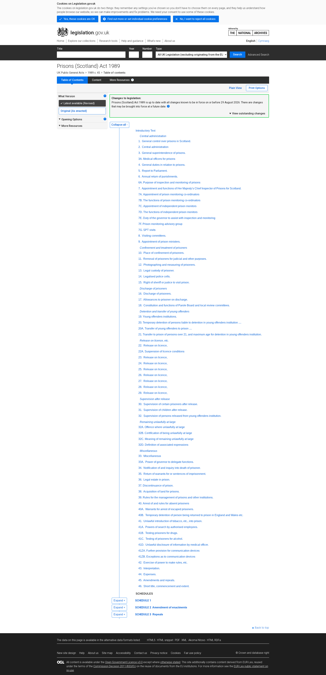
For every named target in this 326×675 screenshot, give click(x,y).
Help (82, 653)
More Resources (120, 80)
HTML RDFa (214, 640)
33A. (141, 461)
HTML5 (151, 640)
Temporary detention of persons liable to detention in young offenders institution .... (192, 322)
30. (140, 404)
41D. (141, 544)
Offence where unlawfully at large (165, 427)
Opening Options (70, 119)
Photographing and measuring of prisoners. (169, 264)
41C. (141, 538)
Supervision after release (155, 399)
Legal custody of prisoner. (158, 270)
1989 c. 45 (94, 72)
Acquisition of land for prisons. (161, 491)
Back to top (262, 627)
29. (140, 392)
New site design (66, 653)
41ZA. (142, 550)
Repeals (157, 614)
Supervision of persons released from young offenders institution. (182, 415)
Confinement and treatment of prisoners (163, 247)
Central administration (153, 136)
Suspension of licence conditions (164, 351)
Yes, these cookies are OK (79, 19)
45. (140, 580)
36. (140, 479)
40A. (141, 509)
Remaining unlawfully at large (158, 422)
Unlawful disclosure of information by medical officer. (177, 544)
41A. (141, 527)
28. (140, 387)
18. (140, 305)
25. (140, 369)
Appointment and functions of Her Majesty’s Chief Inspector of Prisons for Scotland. (191, 188)
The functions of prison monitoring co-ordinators (171, 200)
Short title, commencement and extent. (166, 586)
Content (96, 80)
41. (140, 521)
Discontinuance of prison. (158, 485)
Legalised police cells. (156, 276)
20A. (141, 328)
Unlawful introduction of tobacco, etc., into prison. (172, 521)
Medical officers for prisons (159, 158)
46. (140, 586)
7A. (140, 194)
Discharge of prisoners (153, 288)
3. (139, 152)
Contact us (140, 653)
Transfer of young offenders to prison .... (168, 328)
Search (237, 54)
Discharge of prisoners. (157, 293)
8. (139, 235)
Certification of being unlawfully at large (168, 433)
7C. (140, 206)
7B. (140, 200)
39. (140, 497)
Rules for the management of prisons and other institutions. (178, 497)
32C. (141, 439)
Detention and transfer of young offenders (164, 311)
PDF (177, 640)
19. (140, 316)
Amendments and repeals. (159, 580)
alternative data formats (118, 640)
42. (140, 562)
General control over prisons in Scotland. (166, 141)
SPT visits (149, 229)
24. (140, 363)
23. (140, 357)
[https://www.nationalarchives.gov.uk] (248, 30)
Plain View (235, 88)
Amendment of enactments (169, 607)
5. (139, 170)
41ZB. (142, 556)
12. (140, 264)
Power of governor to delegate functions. (169, 461)
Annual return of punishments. (159, 176)
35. (140, 473)
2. (139, 147)
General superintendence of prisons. (163, 152)
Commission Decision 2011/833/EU (114, 666)
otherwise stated (170, 662)
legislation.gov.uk (85, 28)
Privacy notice (158, 653)
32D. (141, 444)
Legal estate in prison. (156, 479)
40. (140, 503)
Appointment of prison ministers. (160, 241)
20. (140, 322)
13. (140, 270)
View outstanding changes (247, 113)
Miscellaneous (148, 450)
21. (140, 334)
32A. (141, 427)
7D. (140, 212)
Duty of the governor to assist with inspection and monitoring (179, 218)
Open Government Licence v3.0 (124, 662)
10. (140, 252)
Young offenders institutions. (160, 316)
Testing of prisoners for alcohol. (164, 538)
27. (140, 381)
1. (139, 141)
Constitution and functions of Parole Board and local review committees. (186, 305)
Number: (147, 48)
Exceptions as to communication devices (170, 556)
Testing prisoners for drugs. (161, 533)
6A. (140, 182)
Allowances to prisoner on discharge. (165, 299)
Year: (132, 48)
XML (184, 640)
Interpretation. (151, 568)
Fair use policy (192, 653)
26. (140, 375)
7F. (140, 224)
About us (93, 653)
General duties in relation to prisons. (163, 164)
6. (139, 176)
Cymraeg (263, 40)
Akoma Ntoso (196, 640)
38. (140, 491)
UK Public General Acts (70, 72)
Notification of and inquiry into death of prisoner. (172, 467)
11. (140, 258)
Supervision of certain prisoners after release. (170, 404)
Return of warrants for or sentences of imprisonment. (174, 473)
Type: (159, 48)
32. (140, 415)
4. (139, 164)
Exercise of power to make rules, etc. (165, 562)
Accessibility (123, 653)
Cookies (176, 653)
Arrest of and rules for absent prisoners (166, 503)
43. (140, 568)
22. (140, 345)
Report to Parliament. (154, 170)
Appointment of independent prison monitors (169, 206)
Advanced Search (258, 54)
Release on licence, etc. (154, 340)
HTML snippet (165, 640)
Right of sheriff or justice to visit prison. (166, 282)
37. (140, 485)
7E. (140, 218)
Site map (107, 653)
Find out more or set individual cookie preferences (137, 19)
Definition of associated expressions (166, 444)
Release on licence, (155, 345)
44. (140, 574)
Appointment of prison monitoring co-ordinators (171, 194)
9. (139, 241)
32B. (141, 433)
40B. (141, 515)
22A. (141, 351)
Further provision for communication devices (173, 550)
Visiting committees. (153, 235)
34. (140, 467)
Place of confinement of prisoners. (163, 252)
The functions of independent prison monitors (170, 212)
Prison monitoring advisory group (162, 224)
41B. (141, 533)
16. (140, 293)
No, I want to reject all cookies (197, 19)
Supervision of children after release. (165, 409)
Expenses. (149, 574)
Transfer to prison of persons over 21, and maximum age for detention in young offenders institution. (202, 334)
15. (140, 282)
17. (140, 299)
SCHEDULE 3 (143, 614)
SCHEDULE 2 (143, 607)
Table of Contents (72, 80)
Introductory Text (145, 130)
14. (140, 276)
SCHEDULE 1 (143, 600)
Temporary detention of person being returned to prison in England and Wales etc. (194, 515)
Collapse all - (119, 124)
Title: (60, 48)
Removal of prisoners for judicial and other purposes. (175, 258)
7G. (140, 229)
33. (140, 456)
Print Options (257, 88)
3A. (140, 158)
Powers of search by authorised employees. (171, 527)
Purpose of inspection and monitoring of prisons (171, 182)
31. (140, 409)
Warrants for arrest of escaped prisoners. (169, 509)
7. (139, 188)
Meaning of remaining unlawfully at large (169, 439)
